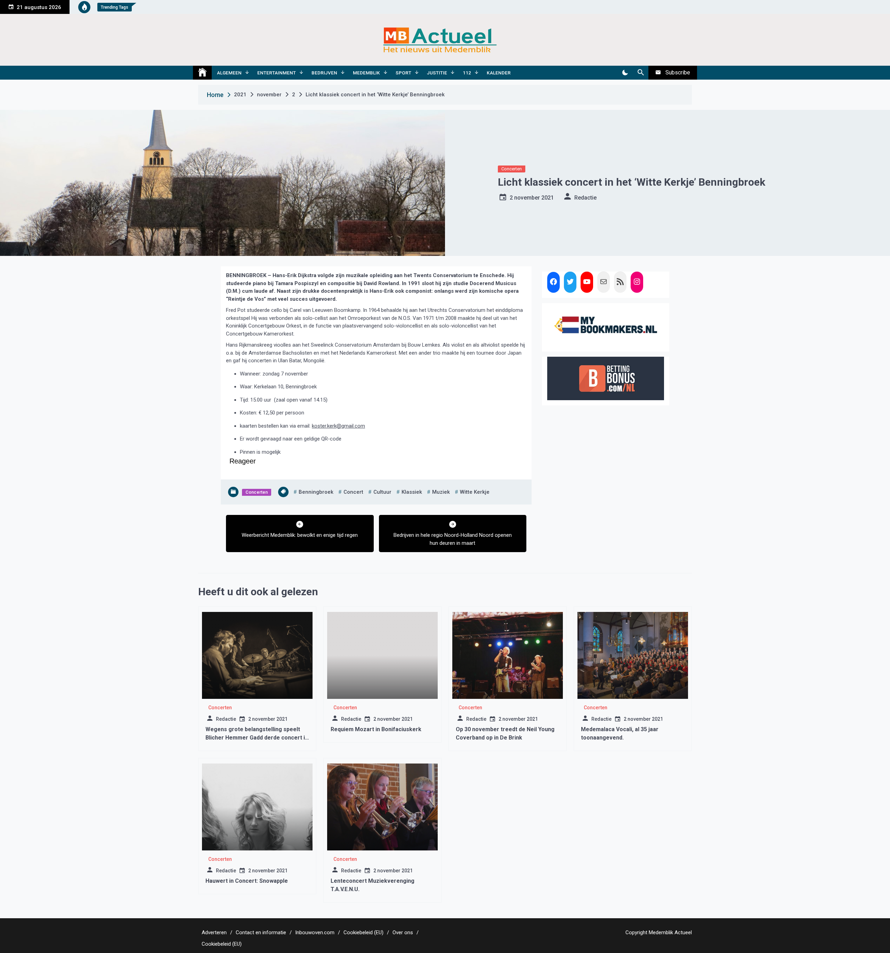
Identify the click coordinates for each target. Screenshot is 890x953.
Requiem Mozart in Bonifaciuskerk (376, 729)
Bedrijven (324, 72)
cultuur (382, 492)
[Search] (640, 73)
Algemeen (229, 72)
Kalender (499, 72)
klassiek (412, 492)
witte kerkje (475, 492)
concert (353, 492)
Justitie (437, 72)
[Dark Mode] (625, 73)
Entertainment (276, 72)
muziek (441, 492)
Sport (403, 72)
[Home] (202, 73)
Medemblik (366, 72)
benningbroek (316, 492)
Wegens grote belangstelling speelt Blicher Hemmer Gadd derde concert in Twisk (256, 737)
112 (467, 72)
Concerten (511, 168)
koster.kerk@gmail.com (338, 426)
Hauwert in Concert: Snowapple (246, 881)
